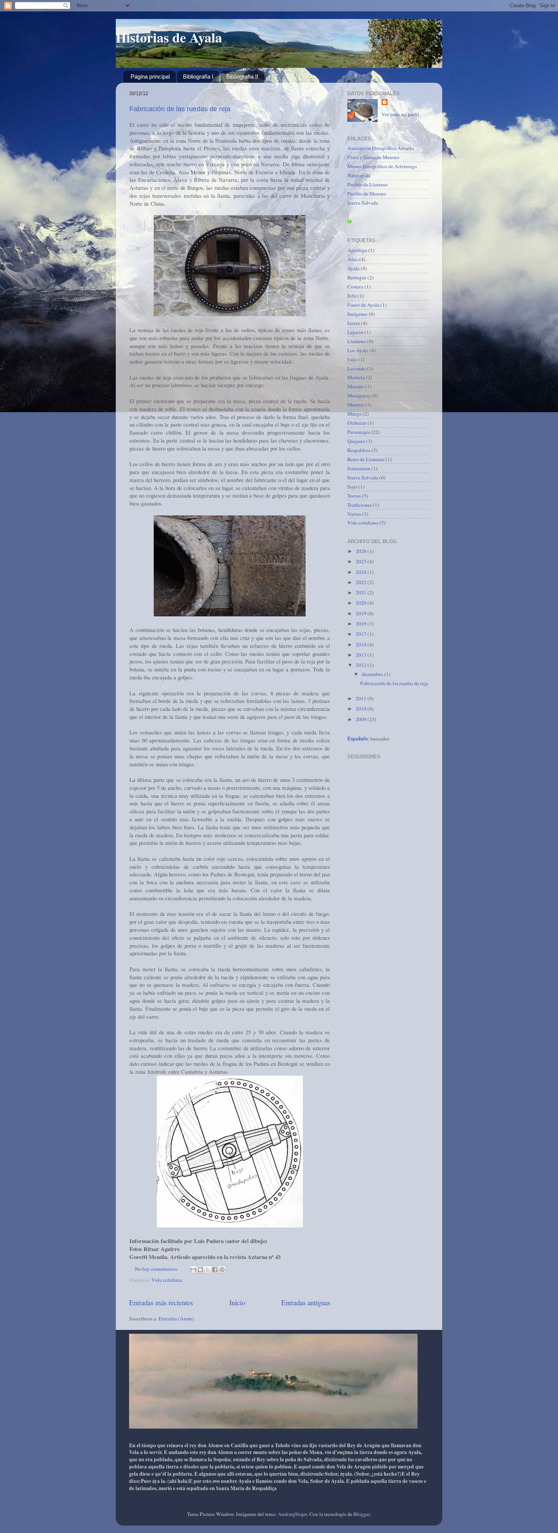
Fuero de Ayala (363, 304)
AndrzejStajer (292, 1514)
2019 (361, 613)
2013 (361, 654)
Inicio (237, 1302)
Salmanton (358, 468)
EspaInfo (357, 738)
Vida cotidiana (166, 1279)
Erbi (351, 295)
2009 (361, 719)
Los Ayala (357, 350)
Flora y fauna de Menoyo (373, 157)
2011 (361, 698)
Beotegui (356, 277)
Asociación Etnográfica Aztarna (380, 148)
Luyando (356, 368)
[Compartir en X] (207, 1269)
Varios (354, 513)
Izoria (353, 323)
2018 (361, 623)
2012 (361, 665)
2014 (361, 644)
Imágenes (357, 313)
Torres (354, 495)
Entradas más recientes (161, 1302)
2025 (361, 561)
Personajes (358, 432)
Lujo (352, 359)
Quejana (356, 441)
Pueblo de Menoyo (366, 193)
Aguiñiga (357, 250)
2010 (361, 708)
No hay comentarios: (157, 1268)
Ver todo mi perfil (400, 114)
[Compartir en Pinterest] (222, 1269)
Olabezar (356, 422)
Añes (352, 259)
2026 (361, 551)
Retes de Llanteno (366, 459)
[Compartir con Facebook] (215, 1269)
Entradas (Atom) (176, 1318)
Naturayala (358, 175)
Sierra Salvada (362, 202)
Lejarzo (355, 332)
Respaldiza (358, 450)
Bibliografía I (198, 76)
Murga (354, 413)
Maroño (355, 386)
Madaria (356, 377)
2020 (361, 602)
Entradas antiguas (305, 1302)
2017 (361, 633)
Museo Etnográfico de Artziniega (382, 166)
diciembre (373, 674)
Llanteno (356, 341)
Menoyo (355, 404)
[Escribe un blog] (200, 1269)
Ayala (353, 268)
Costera (355, 286)
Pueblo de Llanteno (367, 184)
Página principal (150, 76)
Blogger (361, 1514)
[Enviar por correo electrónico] (193, 1269)
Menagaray (359, 395)
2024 (361, 572)
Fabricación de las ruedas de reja (179, 109)
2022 (361, 582)
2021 (361, 592)
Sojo (352, 486)
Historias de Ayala (169, 37)
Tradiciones (359, 504)
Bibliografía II (242, 76)
